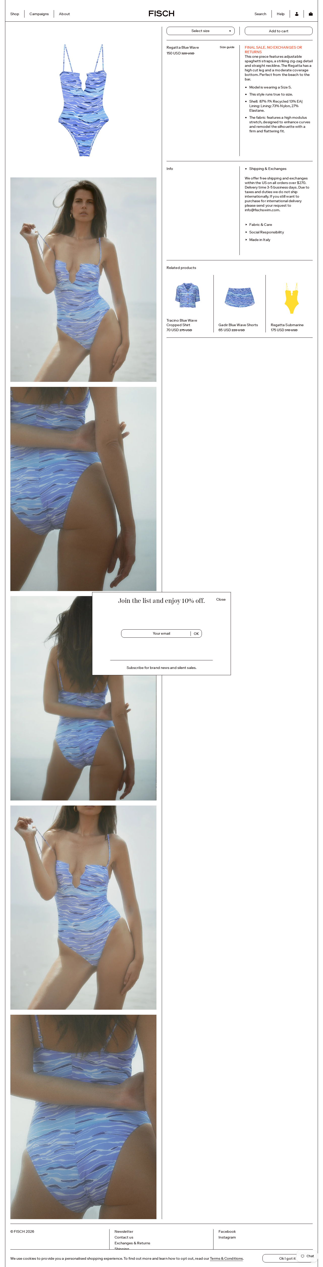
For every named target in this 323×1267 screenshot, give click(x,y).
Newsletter (124, 1231)
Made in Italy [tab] (259, 239)
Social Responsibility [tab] (266, 232)
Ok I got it (287, 1258)
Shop (14, 14)
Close (221, 599)
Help (281, 14)
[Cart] (311, 14)
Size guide (227, 47)
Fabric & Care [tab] (260, 224)
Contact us (124, 1237)
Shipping (122, 1249)
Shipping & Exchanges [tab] (268, 168)
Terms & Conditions (226, 1258)
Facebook (227, 1231)
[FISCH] (161, 15)
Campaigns (39, 14)
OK (196, 633)
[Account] (297, 14)
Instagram (227, 1237)
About (64, 14)
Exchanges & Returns (132, 1243)
